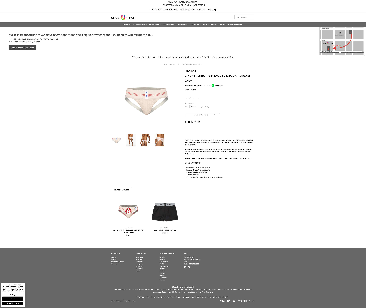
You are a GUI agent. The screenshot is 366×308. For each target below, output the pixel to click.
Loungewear (168, 24)
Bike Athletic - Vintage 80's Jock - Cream (192, 64)
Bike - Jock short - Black (165, 230)
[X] (195, 122)
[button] (22, 47)
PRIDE (205, 24)
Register (191, 9)
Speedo (162, 259)
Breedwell (163, 277)
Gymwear (182, 24)
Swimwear (140, 24)
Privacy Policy (19, 291)
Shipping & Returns (235, 24)
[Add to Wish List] (143, 202)
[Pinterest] (199, 122)
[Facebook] (185, 122)
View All (162, 280)
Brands (214, 24)
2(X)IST (162, 268)
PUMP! (162, 271)
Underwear (128, 24)
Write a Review (191, 89)
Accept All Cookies (13, 303)
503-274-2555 (156, 9)
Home (165, 64)
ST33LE (162, 257)
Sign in (183, 9)
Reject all (13, 299)
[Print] (192, 122)
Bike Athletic (164, 266)
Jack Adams (164, 261)
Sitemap (114, 264)
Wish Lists (201, 9)
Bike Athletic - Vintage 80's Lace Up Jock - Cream (128, 231)
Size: (189, 103)
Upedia (222, 24)
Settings (13, 295)
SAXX (162, 264)
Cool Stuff (194, 24)
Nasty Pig (163, 273)
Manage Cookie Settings (130, 301)
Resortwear (154, 24)
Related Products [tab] (121, 190)
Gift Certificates (171, 9)
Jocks (178, 64)
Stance (162, 275)
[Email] (189, 122)
